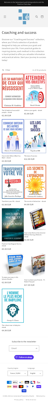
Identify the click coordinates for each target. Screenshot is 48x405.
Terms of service (31, 400)
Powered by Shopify (27, 396)
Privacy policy (18, 400)
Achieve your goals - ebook (33, 110)
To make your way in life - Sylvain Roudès (10, 278)
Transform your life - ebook (11, 201)
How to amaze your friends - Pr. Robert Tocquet (34, 281)
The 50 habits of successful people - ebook (10, 111)
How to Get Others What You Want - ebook (11, 157)
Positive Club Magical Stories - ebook (12, 245)
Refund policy (40, 396)
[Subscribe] (36, 348)
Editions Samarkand (14, 396)
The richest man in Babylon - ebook (11, 326)
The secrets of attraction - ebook (35, 201)
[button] (5, 16)
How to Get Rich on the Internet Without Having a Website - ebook (34, 235)
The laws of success (30, 156)
